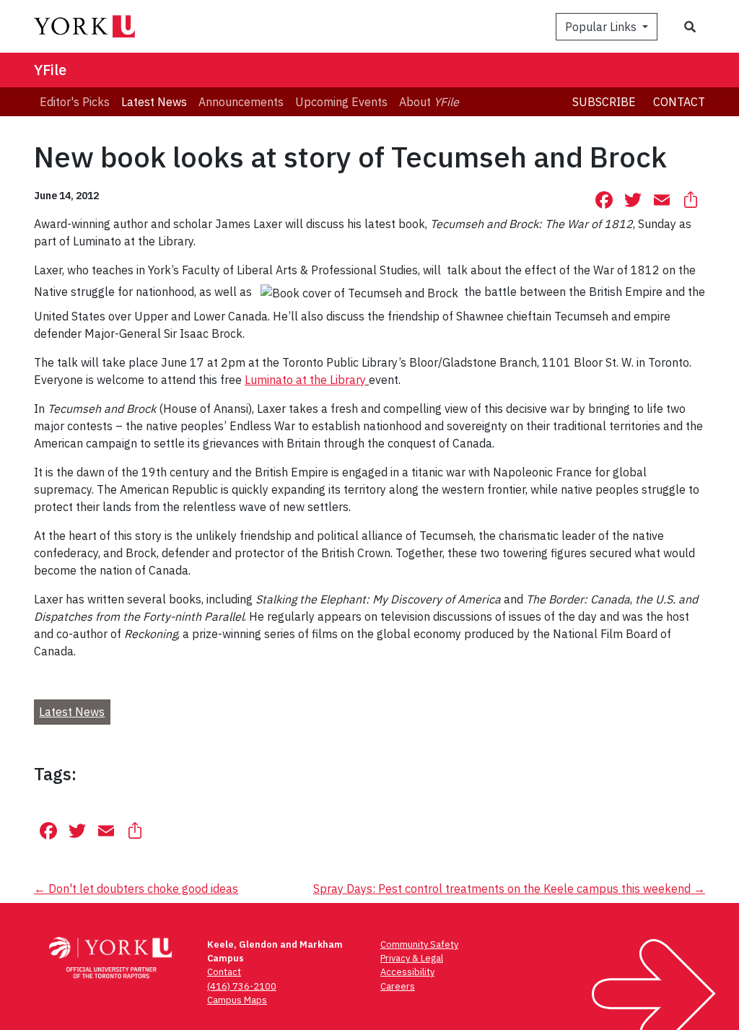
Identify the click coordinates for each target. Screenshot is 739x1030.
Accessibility (407, 972)
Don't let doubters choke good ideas (136, 888)
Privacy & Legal (411, 958)
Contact (679, 102)
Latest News (72, 711)
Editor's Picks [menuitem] (75, 102)
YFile (50, 69)
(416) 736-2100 (241, 986)
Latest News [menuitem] (154, 102)
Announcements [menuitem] (241, 102)
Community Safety (419, 944)
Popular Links (602, 26)
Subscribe (604, 102)
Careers (397, 986)
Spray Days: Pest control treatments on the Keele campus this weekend (509, 888)
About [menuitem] (429, 102)
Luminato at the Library (305, 379)
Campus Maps (237, 1000)
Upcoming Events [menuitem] (341, 102)
